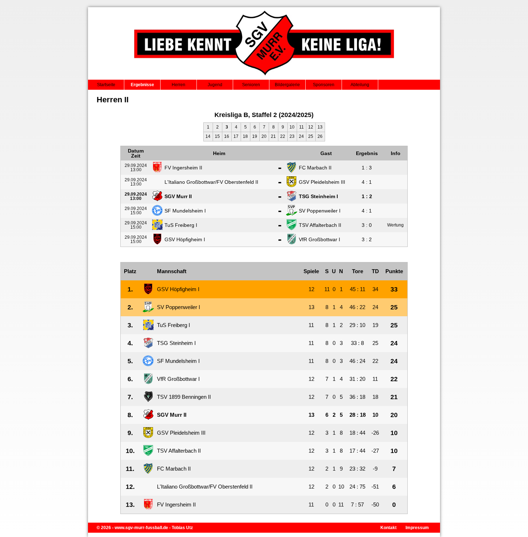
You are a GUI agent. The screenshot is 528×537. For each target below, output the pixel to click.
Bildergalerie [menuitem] (287, 84)
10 (292, 127)
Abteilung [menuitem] (360, 84)
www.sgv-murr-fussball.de (141, 527)
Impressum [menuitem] (417, 527)
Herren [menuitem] (178, 84)
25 (310, 136)
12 (310, 127)
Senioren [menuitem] (251, 84)
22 (282, 136)
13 (320, 127)
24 (301, 136)
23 (292, 136)
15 (217, 136)
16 (226, 136)
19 (254, 136)
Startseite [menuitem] (106, 84)
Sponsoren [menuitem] (323, 84)
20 (264, 136)
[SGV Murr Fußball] (264, 77)
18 (245, 136)
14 (207, 136)
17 (235, 136)
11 (301, 127)
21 (273, 136)
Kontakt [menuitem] (388, 527)
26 (320, 136)
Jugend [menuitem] (215, 84)
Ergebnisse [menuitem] (142, 84)
